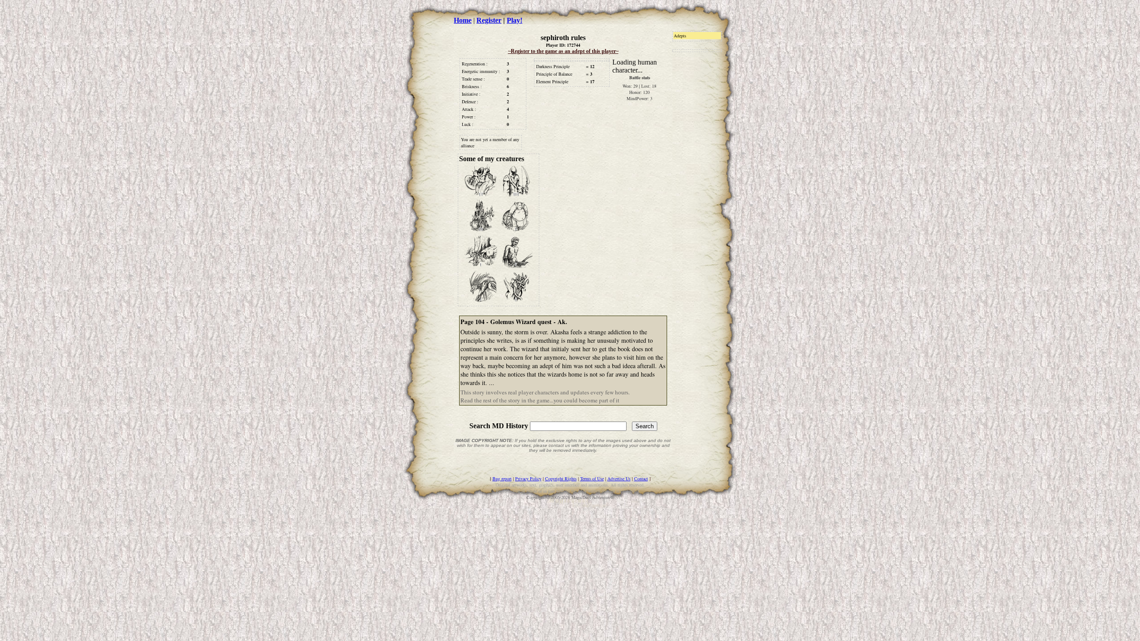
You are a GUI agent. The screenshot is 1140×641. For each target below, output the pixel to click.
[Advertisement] (699, 207)
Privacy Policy (528, 478)
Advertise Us (619, 478)
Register (488, 20)
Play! (514, 20)
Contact (641, 478)
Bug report (502, 478)
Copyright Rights (561, 478)
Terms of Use (592, 478)
